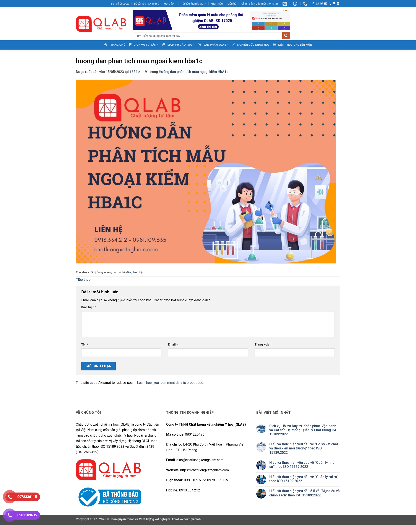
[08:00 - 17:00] (295, 3)
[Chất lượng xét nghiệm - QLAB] (101, 24)
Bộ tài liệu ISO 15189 (146, 3)
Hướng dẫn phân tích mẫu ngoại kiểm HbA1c (193, 72)
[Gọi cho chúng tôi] (329, 3)
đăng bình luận (135, 272)
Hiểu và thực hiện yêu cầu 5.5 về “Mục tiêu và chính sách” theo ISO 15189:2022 (304, 493)
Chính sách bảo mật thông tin (259, 3)
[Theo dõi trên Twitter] (321, 3)
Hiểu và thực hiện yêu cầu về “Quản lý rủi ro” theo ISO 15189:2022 (303, 479)
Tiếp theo (85, 280)
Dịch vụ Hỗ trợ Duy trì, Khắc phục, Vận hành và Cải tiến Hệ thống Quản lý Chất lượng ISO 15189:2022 (303, 430)
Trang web (262, 344)
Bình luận (88, 307)
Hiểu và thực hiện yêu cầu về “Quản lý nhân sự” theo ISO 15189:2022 (302, 464)
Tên (84, 344)
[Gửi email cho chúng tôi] (325, 3)
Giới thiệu (217, 3)
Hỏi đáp (169, 3)
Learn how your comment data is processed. (170, 383)
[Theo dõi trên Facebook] (313, 3)
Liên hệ (232, 3)
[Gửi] (286, 35)
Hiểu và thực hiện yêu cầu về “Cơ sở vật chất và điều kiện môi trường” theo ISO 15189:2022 (303, 448)
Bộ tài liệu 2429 (120, 3)
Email (173, 344)
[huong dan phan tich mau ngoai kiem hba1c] (206, 171)
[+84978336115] (306, 3)
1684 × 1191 (139, 72)
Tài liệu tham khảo (192, 3)
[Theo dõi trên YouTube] (334, 3)
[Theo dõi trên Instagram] (317, 3)
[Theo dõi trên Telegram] (338, 3)
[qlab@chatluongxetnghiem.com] (285, 3)
